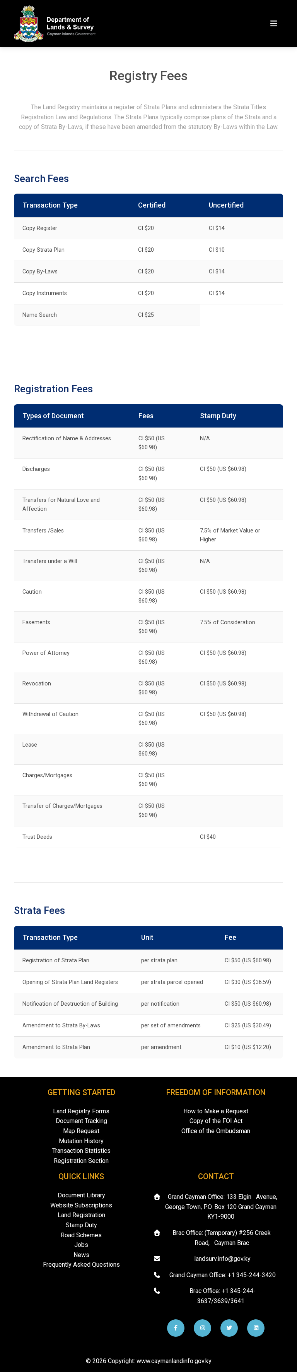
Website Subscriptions (81, 1205)
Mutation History (81, 1141)
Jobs (81, 1244)
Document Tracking (81, 1121)
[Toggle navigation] (273, 23)
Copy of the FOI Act (215, 1121)
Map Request (81, 1131)
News (81, 1255)
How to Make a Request (215, 1111)
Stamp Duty (81, 1225)
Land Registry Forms (81, 1111)
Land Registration (81, 1215)
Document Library (81, 1195)
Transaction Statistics (81, 1150)
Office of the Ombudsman (215, 1131)
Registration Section (81, 1160)
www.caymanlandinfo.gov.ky (174, 1361)
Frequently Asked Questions (81, 1264)
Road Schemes (81, 1235)
